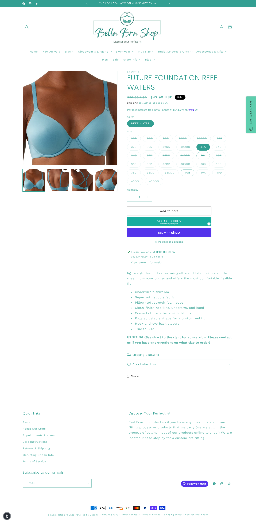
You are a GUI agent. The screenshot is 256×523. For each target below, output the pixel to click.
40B (187, 172)
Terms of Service (34, 461)
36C (136, 164)
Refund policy (110, 514)
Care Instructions (35, 441)
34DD (168, 155)
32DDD (187, 146)
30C (152, 138)
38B (205, 164)
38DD (152, 172)
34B (220, 146)
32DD (168, 146)
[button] (27, 27)
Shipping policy (173, 514)
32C (136, 146)
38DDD (172, 172)
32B (221, 138)
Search (28, 422)
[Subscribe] (87, 483)
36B (220, 155)
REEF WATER (140, 123)
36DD (168, 164)
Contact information (196, 514)
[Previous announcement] (87, 3)
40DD (137, 181)
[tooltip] (209, 223)
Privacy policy (130, 514)
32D (151, 146)
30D (167, 138)
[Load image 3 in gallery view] (82, 180)
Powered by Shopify (87, 515)
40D (221, 172)
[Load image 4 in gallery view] (106, 180)
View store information (147, 262)
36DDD (187, 164)
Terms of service (150, 514)
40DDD (156, 181)
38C (221, 164)
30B (136, 138)
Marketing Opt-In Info (38, 455)
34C (136, 155)
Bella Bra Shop (66, 515)
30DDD (204, 138)
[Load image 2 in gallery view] (58, 180)
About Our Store (34, 428)
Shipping (132, 103)
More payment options (169, 241)
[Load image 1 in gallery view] (34, 180)
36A (203, 155)
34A (203, 146)
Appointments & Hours (39, 435)
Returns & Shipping (36, 448)
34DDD (187, 155)
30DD (185, 138)
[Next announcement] (169, 3)
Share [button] (135, 376)
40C (205, 172)
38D (136, 172)
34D (151, 155)
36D (151, 164)
